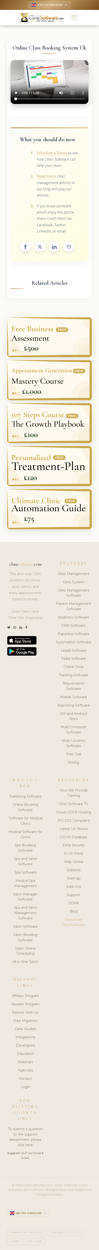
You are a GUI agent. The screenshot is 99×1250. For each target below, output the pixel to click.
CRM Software (73, 626)
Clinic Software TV (73, 804)
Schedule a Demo (52, 153)
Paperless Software (73, 634)
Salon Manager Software (25, 897)
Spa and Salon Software (25, 861)
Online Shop (74, 667)
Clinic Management (73, 574)
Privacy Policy (66, 1232)
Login (25, 1087)
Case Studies (25, 1029)
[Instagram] (14, 627)
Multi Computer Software (74, 729)
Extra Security (74, 845)
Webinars (25, 1062)
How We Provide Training (74, 793)
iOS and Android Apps (73, 716)
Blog (74, 911)
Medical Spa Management (25, 883)
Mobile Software (73, 697)
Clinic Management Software (73, 593)
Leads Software (73, 650)
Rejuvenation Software (73, 686)
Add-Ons (73, 887)
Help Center (74, 862)
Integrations (25, 1037)
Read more (46, 176)
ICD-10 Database (73, 837)
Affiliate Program (25, 996)
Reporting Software (73, 705)
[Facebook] (26, 627)
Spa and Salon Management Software (25, 913)
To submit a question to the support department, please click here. (25, 1137)
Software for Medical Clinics (25, 821)
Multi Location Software (73, 743)
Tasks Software (73, 658)
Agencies (25, 1070)
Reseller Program (25, 1004)
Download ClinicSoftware (73, 922)
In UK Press (73, 853)
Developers (25, 1045)
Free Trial (73, 754)
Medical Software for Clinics (25, 834)
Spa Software (25, 872)
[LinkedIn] (20, 627)
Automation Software (73, 642)
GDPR (73, 903)
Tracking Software (73, 675)
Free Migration (25, 1021)
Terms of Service (26, 1232)
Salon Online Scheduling (25, 951)
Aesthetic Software (73, 617)
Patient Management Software (73, 606)
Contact (25, 1078)
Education (25, 1054)
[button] (74, 18)
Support (73, 895)
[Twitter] (8, 627)
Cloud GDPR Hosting (73, 812)
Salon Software (25, 926)
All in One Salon (25, 962)
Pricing (73, 762)
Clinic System (73, 582)
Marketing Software (25, 796)
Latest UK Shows (74, 829)
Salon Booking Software (25, 937)
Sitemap (74, 878)
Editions (73, 870)
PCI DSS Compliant (74, 820)
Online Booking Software (25, 807)
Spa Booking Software (25, 848)
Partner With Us (25, 1012)
